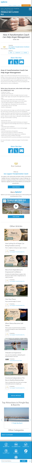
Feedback (14, 5)
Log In (19, 5)
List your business (26, 5)
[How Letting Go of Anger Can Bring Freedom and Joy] (16, 235)
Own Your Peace (10, 299)
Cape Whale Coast (8, 8)
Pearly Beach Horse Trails (16, 360)
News (11, 52)
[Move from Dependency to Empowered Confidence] (16, 261)
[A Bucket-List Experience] (16, 344)
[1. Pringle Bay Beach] (17, 414)
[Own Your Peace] (16, 291)
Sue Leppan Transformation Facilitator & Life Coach (17, 251)
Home (2, 8)
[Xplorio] (5, 2)
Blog (7, 10)
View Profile (16, 187)
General (11, 10)
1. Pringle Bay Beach (16, 423)
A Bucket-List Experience (13, 353)
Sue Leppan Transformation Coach (16, 174)
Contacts (10, 5)
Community (17, 52)
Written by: (16, 171)
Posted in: (11, 50)
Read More (16, 216)
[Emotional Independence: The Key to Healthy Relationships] (16, 369)
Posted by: (11, 45)
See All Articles (16, 395)
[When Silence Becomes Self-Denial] (16, 315)
